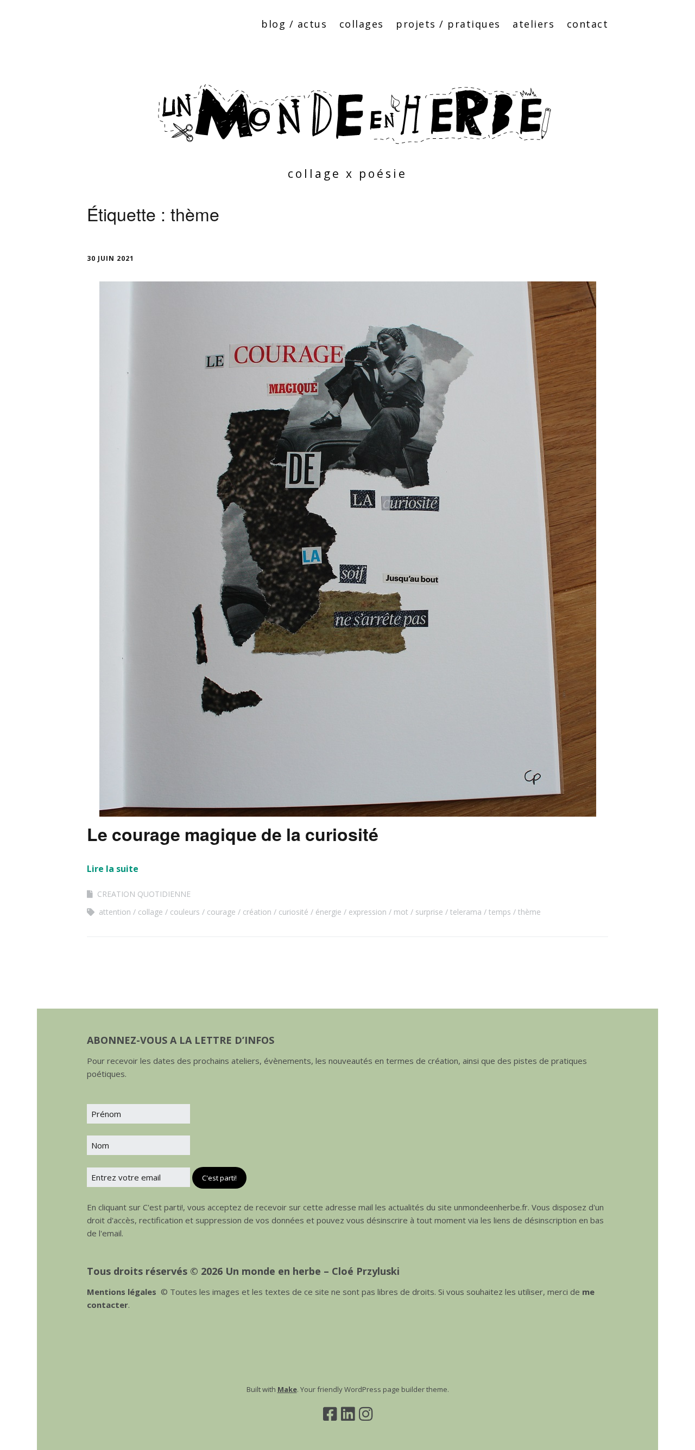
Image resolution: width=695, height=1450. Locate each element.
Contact (588, 23)
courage (221, 912)
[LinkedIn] (348, 1413)
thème (529, 912)
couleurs (185, 912)
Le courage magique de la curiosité (232, 834)
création (257, 912)
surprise (429, 912)
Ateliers (533, 23)
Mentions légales (121, 1291)
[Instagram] (365, 1413)
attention (115, 912)
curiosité (293, 912)
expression (368, 912)
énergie (328, 912)
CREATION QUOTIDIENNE (144, 894)
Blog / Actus (294, 23)
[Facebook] (330, 1413)
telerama (466, 912)
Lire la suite (112, 869)
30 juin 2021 (110, 258)
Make (287, 1389)
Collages (361, 23)
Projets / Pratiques (448, 23)
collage (150, 912)
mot (401, 912)
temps (500, 912)
